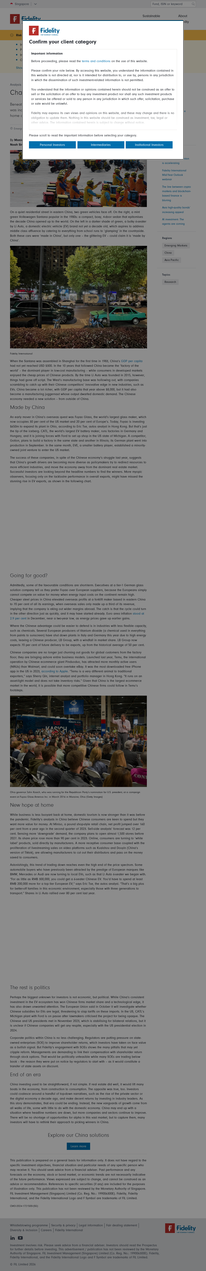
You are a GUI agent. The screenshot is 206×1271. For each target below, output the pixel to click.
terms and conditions (96, 61)
